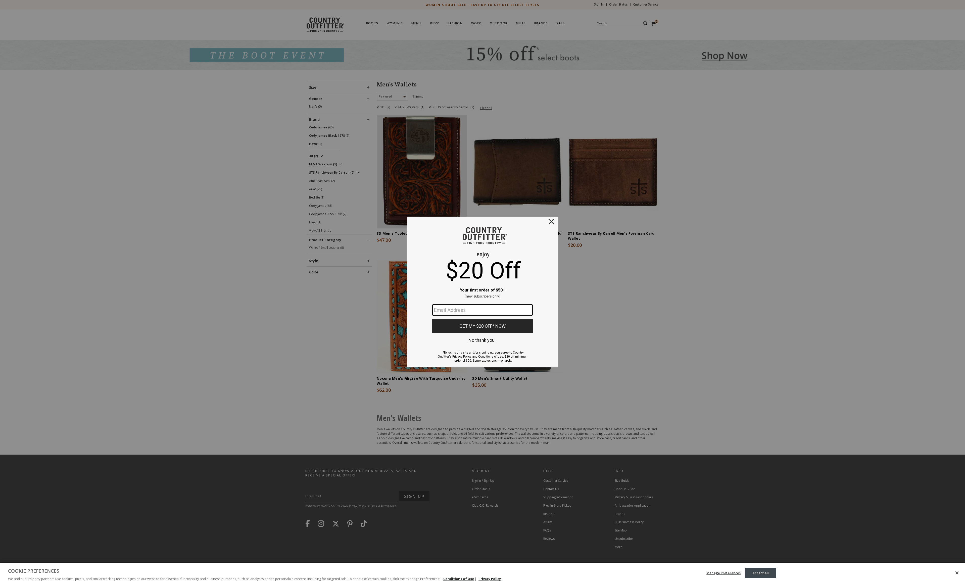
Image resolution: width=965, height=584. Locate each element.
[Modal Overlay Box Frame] (482, 292)
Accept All (760, 572)
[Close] (956, 572)
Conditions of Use (458, 578)
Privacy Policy (489, 578)
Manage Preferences (723, 572)
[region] (482, 573)
